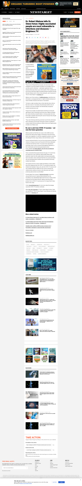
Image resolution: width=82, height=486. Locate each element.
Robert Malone (32, 42)
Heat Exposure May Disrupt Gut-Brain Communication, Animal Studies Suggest (10, 49)
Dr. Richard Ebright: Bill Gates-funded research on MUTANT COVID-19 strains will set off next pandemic (48, 404)
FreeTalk (36, 466)
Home (2, 8)
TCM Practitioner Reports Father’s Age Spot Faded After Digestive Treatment (12, 108)
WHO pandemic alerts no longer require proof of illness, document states (11, 96)
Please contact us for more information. (33, 456)
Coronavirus (31, 18)
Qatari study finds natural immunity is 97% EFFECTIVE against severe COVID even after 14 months (47, 424)
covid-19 (50, 40)
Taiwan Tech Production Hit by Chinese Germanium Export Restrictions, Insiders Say (12, 87)
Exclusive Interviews (53, 467)
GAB (36, 469)
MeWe (36, 467)
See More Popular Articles (12, 128)
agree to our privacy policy (26, 483)
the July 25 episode (33, 189)
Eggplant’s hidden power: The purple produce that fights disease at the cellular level (12, 33)
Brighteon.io (37, 461)
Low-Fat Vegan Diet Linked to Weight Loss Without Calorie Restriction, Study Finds (10, 57)
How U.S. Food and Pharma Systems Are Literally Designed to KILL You (64, 53)
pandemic (27, 42)
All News (51, 463)
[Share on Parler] (40, 37)
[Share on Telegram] (35, 37)
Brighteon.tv (42, 40)
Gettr (36, 464)
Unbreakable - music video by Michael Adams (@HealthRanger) (74, 53)
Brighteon (6, 8)
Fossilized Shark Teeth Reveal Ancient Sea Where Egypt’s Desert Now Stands (12, 124)
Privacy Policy (67, 464)
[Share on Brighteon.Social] (27, 37)
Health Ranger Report (65, 31)
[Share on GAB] (37, 37)
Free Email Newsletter (69, 463)
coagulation (47, 40)
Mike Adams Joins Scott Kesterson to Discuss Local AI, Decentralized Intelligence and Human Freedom (64, 44)
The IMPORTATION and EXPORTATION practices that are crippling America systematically (47, 321)
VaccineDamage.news (34, 185)
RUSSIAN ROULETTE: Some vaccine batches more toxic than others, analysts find (47, 290)
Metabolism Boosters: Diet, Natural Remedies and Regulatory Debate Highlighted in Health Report (12, 65)
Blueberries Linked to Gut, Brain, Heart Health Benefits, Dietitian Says (11, 120)
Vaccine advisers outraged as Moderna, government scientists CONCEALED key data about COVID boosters (47, 373)
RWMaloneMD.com (30, 235)
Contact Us (67, 461)
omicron (49, 41)
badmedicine (37, 40)
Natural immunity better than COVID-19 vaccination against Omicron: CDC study (47, 383)
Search (79, 8)
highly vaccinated (42, 246)
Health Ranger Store (68, 466)
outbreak (52, 41)
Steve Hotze (42, 42)
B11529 (29, 40)
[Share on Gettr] (45, 37)
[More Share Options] (48, 37)
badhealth (33, 40)
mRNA (42, 41)
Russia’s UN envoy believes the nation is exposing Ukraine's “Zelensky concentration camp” (12, 77)
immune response (33, 41)
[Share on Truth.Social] (43, 37)
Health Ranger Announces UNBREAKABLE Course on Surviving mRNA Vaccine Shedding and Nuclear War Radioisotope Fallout (74, 45)
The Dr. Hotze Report (29, 43)
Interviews (18, 8)
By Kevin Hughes (29, 34)
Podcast (51, 466)
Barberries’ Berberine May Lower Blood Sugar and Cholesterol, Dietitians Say (12, 100)
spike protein (37, 42)
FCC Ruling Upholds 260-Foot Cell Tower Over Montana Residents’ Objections (11, 53)
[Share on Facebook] (29, 37)
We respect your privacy (6, 470)
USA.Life (36, 470)
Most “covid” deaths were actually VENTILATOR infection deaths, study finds (47, 331)
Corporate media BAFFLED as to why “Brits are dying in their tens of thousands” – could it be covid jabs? (47, 310)
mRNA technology (44, 97)
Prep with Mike (12, 8)
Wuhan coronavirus (44, 43)
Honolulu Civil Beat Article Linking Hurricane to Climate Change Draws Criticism (11, 104)
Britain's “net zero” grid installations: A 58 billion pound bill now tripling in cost (11, 116)
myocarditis (45, 41)
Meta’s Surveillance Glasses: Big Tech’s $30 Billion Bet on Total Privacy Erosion (12, 25)
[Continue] (26, 467)
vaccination (35, 43)
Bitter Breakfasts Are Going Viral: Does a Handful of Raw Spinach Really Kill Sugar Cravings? (12, 69)
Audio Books (23, 8)
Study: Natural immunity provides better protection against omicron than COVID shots (47, 393)
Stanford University (44, 174)
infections (38, 41)
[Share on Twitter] (32, 37)
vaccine (39, 43)
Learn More (55, 482)
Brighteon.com (29, 232)
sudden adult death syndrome (50, 42)
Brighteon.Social (38, 463)
